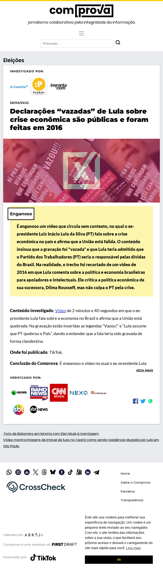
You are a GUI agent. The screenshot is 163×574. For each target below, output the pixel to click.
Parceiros (128, 491)
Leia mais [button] (133, 548)
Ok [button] (119, 559)
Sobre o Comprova (135, 482)
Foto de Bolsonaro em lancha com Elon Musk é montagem (51, 433)
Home (125, 473)
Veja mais (144, 370)
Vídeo (60, 310)
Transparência (132, 500)
